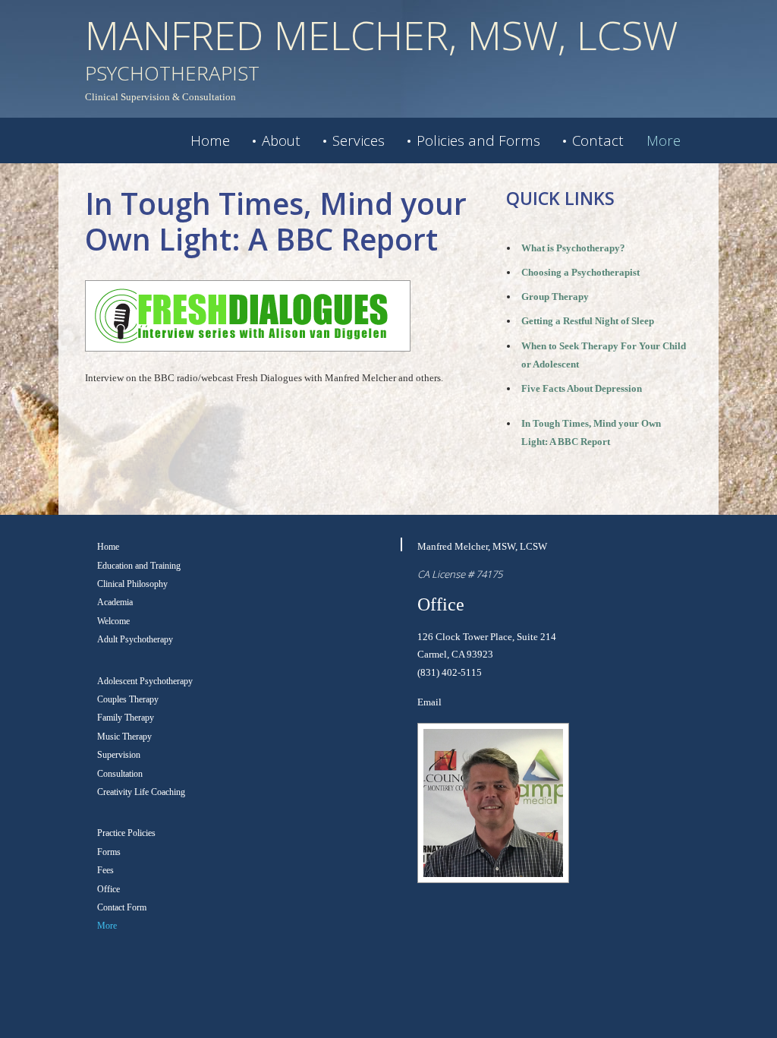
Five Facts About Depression (581, 388)
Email (429, 702)
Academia (115, 602)
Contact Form (121, 907)
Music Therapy (124, 736)
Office (108, 889)
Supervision (118, 754)
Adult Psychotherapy (135, 639)
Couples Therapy (128, 699)
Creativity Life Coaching (141, 792)
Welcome (113, 621)
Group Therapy (555, 296)
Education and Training (139, 565)
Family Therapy (125, 717)
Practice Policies (126, 833)
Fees (105, 870)
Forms (109, 852)
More (663, 140)
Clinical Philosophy (132, 584)
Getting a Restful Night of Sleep (587, 321)
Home (210, 140)
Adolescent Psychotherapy (145, 681)
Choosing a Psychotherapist (580, 272)
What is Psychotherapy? (573, 248)
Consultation (120, 773)
